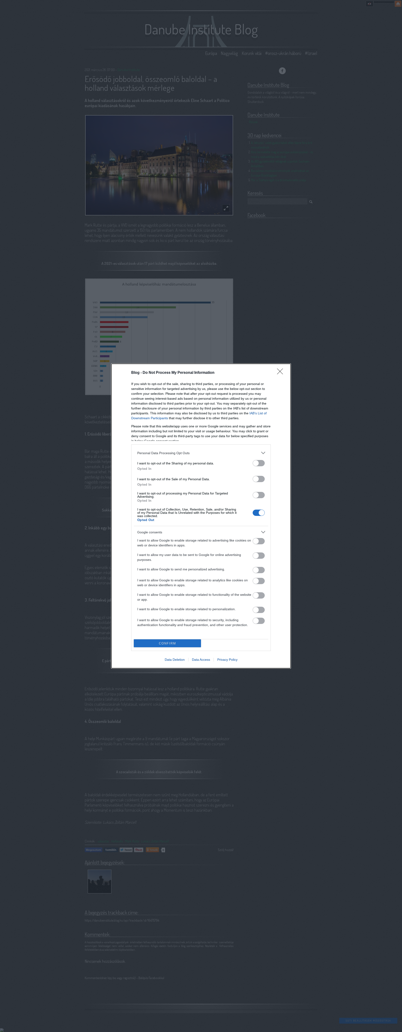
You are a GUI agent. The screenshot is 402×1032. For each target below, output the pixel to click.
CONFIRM (167, 643)
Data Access (201, 659)
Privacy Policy (227, 659)
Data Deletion (175, 659)
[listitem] (201, 452)
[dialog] (201, 516)
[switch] (259, 463)
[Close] (281, 372)
